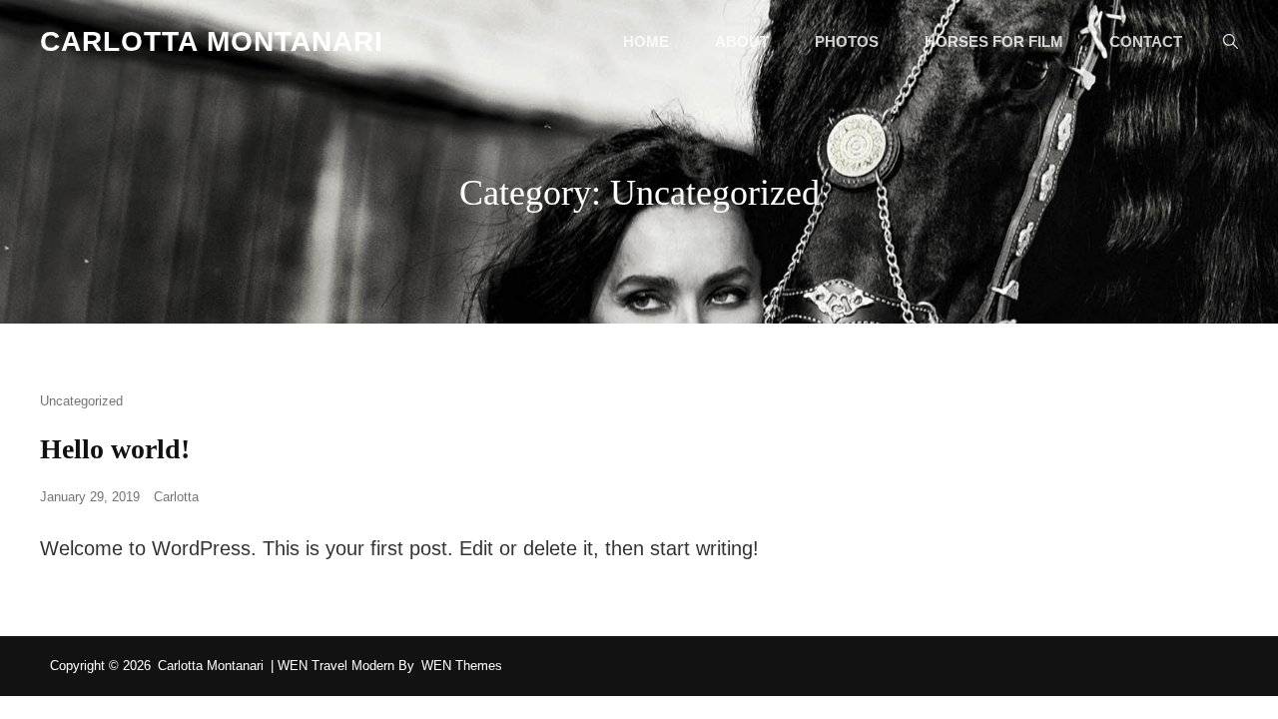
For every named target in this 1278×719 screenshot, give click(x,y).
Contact (1145, 41)
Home (646, 41)
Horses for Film (994, 41)
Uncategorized (81, 400)
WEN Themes (461, 665)
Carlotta (176, 496)
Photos (847, 41)
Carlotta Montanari (211, 41)
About (742, 41)
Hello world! (115, 448)
